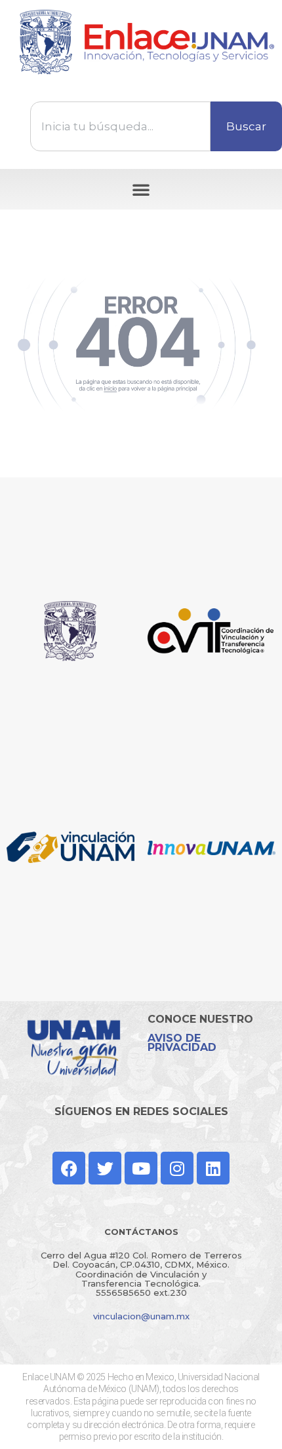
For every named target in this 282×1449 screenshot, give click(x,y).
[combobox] (120, 126)
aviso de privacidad (182, 1043)
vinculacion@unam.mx (141, 1316)
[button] (141, 189)
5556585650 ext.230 (141, 1292)
